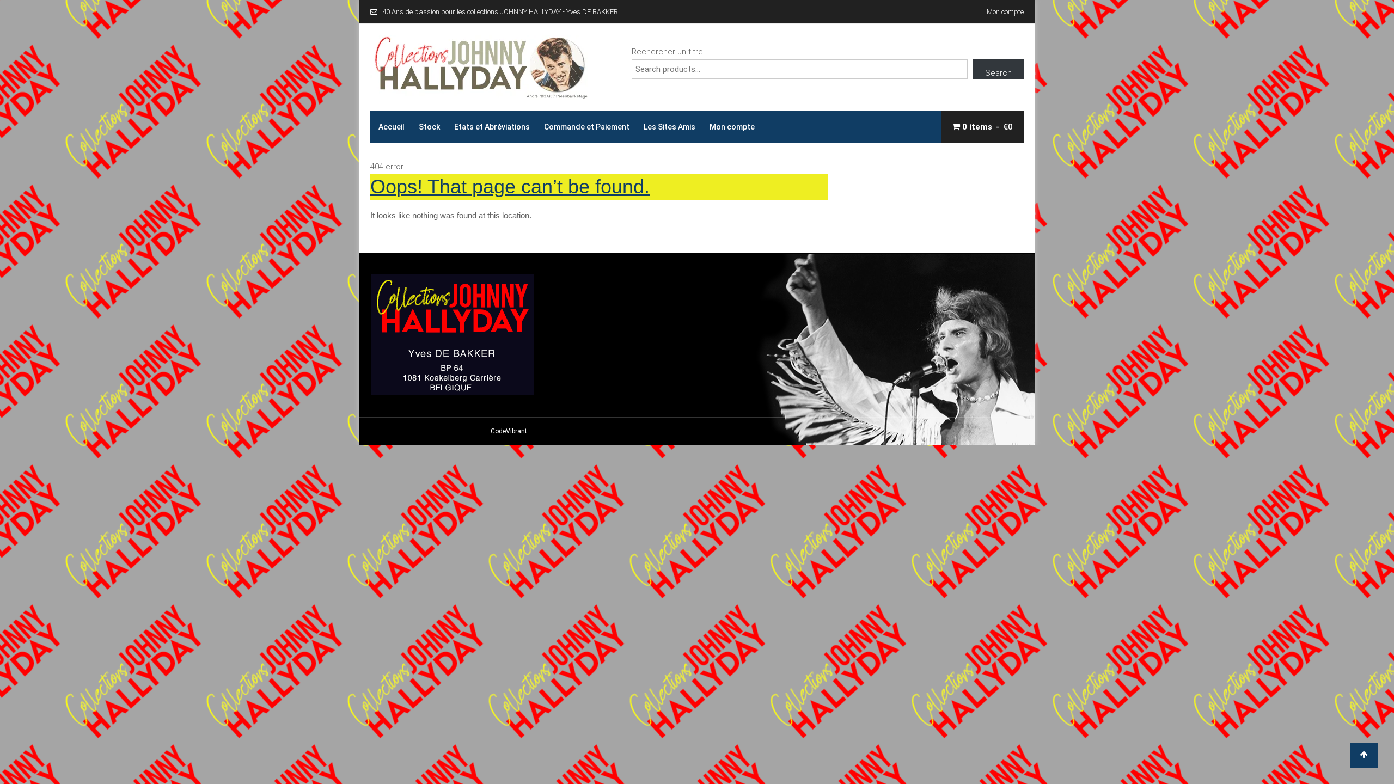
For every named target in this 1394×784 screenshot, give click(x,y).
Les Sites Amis (669, 126)
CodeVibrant (509, 431)
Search (998, 73)
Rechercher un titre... (670, 52)
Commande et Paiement (586, 126)
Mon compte (1005, 12)
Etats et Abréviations (492, 126)
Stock (429, 126)
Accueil (391, 126)
